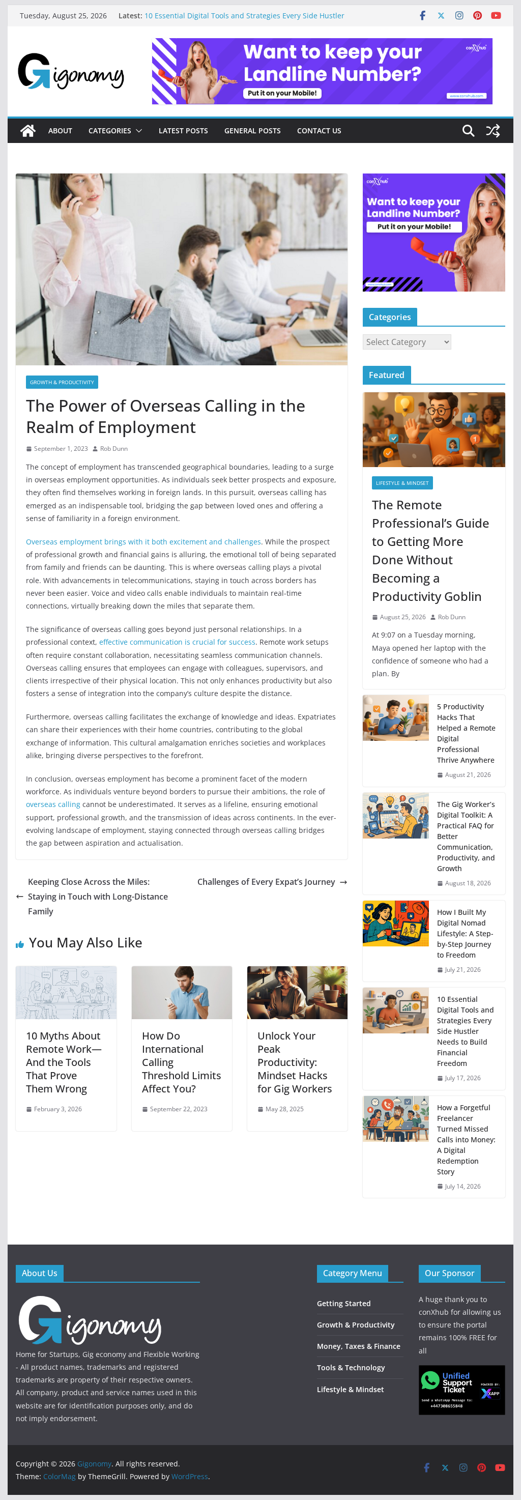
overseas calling (53, 804)
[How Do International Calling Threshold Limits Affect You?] (182, 973)
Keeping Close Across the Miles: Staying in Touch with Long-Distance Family (98, 896)
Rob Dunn (114, 448)
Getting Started (344, 1303)
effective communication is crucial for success (177, 642)
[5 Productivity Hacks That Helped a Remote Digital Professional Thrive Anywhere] (396, 741)
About (60, 130)
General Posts (252, 130)
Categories (110, 130)
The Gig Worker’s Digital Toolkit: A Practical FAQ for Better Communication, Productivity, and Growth (466, 836)
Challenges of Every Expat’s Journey (266, 881)
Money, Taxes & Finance (358, 1346)
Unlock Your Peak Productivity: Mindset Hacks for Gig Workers (294, 1062)
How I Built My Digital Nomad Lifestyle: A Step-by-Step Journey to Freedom (465, 933)
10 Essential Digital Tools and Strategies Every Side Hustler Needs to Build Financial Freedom (465, 1031)
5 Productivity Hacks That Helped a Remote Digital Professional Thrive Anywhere (466, 733)
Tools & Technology (351, 1367)
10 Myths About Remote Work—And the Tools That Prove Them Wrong (64, 1062)
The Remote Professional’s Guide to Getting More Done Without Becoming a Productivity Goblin (430, 550)
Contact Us (319, 130)
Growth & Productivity (62, 382)
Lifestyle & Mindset (402, 482)
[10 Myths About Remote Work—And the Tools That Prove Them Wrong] (66, 973)
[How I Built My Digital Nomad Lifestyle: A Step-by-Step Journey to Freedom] (396, 941)
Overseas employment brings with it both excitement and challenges (143, 541)
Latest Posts (183, 130)
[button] (136, 131)
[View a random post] (493, 131)
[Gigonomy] (28, 131)
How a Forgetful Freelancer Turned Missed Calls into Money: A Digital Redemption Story (466, 1139)
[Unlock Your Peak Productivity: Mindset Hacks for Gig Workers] (297, 973)
